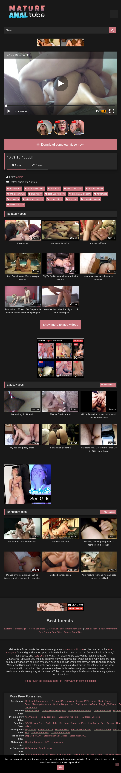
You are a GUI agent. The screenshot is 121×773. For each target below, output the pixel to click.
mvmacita (14, 199)
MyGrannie (30, 729)
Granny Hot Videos (60, 732)
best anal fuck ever (56, 194)
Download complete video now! (62, 144)
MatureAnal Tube (102, 729)
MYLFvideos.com (54, 742)
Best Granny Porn (108, 628)
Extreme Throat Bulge (15, 628)
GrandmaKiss (62, 729)
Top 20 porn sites (48, 717)
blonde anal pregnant (81, 194)
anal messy (36, 194)
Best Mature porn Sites (71, 628)
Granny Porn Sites (73, 632)
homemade (102, 194)
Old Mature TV (45, 729)
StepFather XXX (78, 735)
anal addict (55, 188)
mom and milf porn (73, 649)
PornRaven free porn (60, 754)
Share (39, 165)
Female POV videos (86, 701)
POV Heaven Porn (34, 723)
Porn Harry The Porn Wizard (88, 754)
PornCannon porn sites (36, 754)
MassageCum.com (41, 704)
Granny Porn (90, 628)
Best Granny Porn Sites (50, 632)
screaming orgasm (92, 199)
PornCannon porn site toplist (80, 681)
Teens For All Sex (102, 710)
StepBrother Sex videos (55, 735)
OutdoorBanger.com (63, 704)
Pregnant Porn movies (63, 701)
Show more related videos (60, 324)
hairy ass (39, 655)
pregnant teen (56, 199)
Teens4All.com (32, 710)
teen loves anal (17, 204)
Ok (60, 767)
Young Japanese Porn (75, 723)
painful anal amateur (34, 199)
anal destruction (95, 188)
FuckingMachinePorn (86, 704)
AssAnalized (31, 717)
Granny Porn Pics (40, 732)
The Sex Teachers (34, 742)
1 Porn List (52, 628)
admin (19, 177)
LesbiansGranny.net (81, 729)
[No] (117, 764)
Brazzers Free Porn (68, 717)
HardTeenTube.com (91, 717)
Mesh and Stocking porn (37, 701)
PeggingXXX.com (107, 704)
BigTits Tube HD (54, 723)
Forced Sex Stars (36, 628)
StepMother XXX (33, 735)
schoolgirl (73, 199)
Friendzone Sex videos (79, 710)
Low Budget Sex (96, 723)
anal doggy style (17, 194)
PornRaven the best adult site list (43, 681)
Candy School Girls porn (54, 710)
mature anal (15, 188)
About (17, 165)
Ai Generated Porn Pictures (38, 748)
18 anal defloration (35, 188)
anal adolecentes (74, 188)
